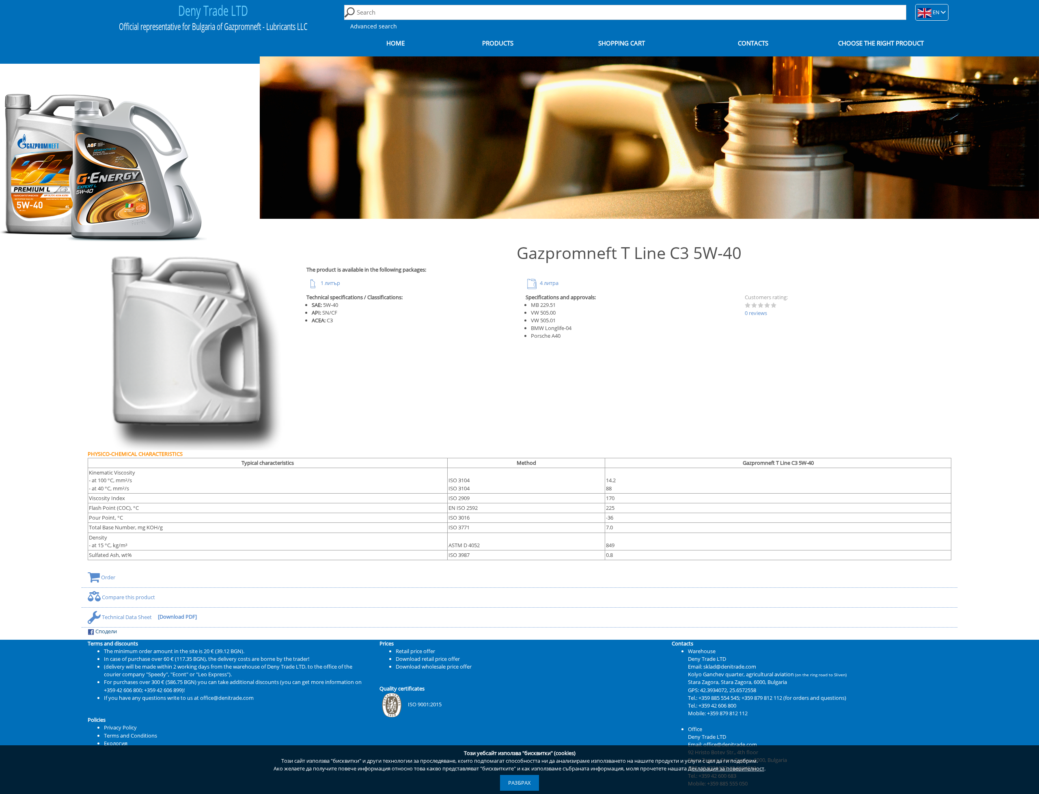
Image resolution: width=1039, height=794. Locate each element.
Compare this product (128, 597)
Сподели (105, 631)
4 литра (548, 283)
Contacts (753, 43)
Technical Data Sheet (127, 617)
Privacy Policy (120, 727)
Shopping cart (621, 43)
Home (395, 43)
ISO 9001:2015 (425, 704)
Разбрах (519, 782)
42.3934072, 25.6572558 (728, 690)
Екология (115, 743)
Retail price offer (415, 651)
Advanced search (373, 26)
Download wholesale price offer (434, 666)
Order (107, 577)
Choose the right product (881, 43)
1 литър (329, 283)
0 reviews (756, 313)
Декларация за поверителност (726, 768)
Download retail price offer (428, 658)
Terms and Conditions (130, 735)
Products (497, 43)
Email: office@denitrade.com (722, 744)
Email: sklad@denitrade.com (722, 666)
